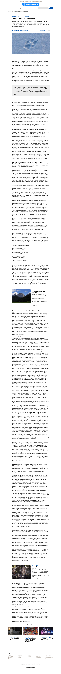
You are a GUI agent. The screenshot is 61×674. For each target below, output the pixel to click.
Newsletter (38, 656)
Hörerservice (29, 655)
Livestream (20, 655)
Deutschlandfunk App (21, 658)
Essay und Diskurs (14, 11)
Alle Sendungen (10, 656)
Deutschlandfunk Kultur (30, 1)
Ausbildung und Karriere (49, 657)
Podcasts (19, 657)
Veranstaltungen (38, 657)
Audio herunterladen (24, 30)
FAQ (37, 655)
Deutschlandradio (22, 1)
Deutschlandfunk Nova (38, 1)
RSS (37, 659)
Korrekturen (47, 659)
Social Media (29, 656)
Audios (19, 656)
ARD (24, 664)
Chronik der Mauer (37, 664)
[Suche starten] (48, 8)
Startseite (9, 11)
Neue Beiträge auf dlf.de (12, 659)
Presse (46, 656)
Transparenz (47, 658)
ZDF (26, 664)
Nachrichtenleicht (11, 658)
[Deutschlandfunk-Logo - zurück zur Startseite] (30, 4)
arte (32, 664)
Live (52, 8)
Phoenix (29, 664)
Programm (9, 655)
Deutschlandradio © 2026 (30, 667)
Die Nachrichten (10, 657)
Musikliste (37, 658)
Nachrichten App (21, 659)
